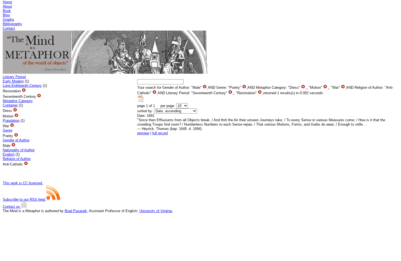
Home (7, 2)
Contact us (12, 206)
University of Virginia (155, 211)
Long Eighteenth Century (22, 86)
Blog (6, 15)
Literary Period (14, 77)
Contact (9, 28)
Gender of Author (16, 140)
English (8, 154)
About (7, 6)
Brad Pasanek (76, 211)
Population (11, 120)
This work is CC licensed (23, 183)
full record (160, 133)
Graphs (8, 19)
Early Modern (13, 81)
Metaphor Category (18, 101)
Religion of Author (17, 159)
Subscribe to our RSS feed (24, 199)
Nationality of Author (19, 150)
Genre (7, 130)
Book (7, 11)
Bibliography (12, 24)
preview (143, 133)
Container (10, 105)
